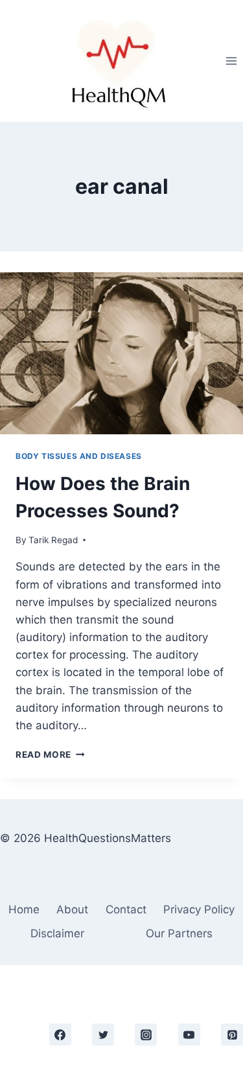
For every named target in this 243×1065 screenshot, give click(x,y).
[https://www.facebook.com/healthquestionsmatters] (60, 1035)
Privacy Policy (199, 909)
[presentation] (121, 353)
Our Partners (179, 933)
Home (24, 909)
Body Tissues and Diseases (79, 456)
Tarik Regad (53, 540)
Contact (126, 909)
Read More (50, 754)
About (72, 909)
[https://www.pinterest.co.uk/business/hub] (232, 1035)
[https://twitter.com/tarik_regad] (103, 1035)
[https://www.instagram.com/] (146, 1035)
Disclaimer (57, 933)
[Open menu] (231, 61)
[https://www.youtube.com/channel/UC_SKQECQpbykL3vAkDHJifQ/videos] (189, 1035)
